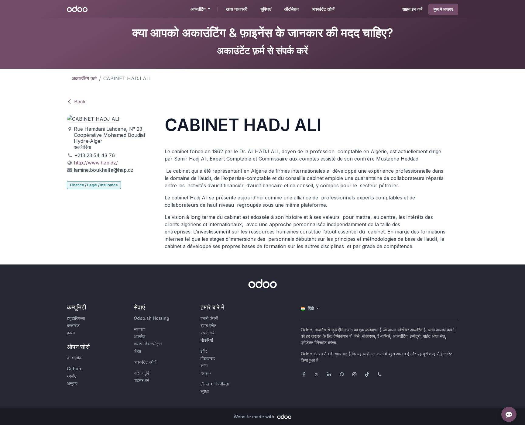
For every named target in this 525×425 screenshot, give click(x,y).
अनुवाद (72, 383)
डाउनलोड (74, 357)
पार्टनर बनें (141, 380)
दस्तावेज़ (73, 325)
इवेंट (204, 351)
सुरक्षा (205, 391)
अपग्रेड (140, 336)
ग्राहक (206, 372)
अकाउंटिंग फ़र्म (84, 78)
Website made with (255, 416)
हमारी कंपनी (209, 318)
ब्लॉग (204, 365)
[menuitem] (236, 9)
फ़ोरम (71, 332)
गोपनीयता (221, 383)
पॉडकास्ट (208, 358)
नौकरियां (207, 340)
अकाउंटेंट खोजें (145, 362)
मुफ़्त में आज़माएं (443, 9)
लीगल (205, 383)
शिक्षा (137, 351)
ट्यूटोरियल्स (76, 318)
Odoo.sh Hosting (151, 318)
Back (80, 101)
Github (74, 368)
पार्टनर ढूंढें (141, 372)
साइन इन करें (412, 9)
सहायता (139, 329)
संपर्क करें (207, 332)
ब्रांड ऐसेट (208, 325)
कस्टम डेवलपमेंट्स (148, 343)
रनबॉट (72, 375)
